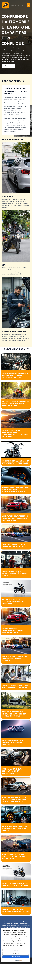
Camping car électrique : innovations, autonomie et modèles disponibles (14, 714)
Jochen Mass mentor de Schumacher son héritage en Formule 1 (14, 573)
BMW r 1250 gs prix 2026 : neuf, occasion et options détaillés (15, 884)
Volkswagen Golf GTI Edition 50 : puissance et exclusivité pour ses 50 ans (15, 518)
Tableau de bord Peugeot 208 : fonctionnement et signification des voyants (15, 489)
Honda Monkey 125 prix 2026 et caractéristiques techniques (15, 462)
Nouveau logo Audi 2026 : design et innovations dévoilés (13, 742)
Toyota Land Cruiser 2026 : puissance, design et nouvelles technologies (16, 857)
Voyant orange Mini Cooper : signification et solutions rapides (14, 828)
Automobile (7, 196)
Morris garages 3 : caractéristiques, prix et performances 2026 (13, 630)
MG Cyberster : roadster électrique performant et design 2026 (13, 602)
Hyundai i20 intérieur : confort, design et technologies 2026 (12, 771)
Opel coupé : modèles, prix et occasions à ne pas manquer (14, 545)
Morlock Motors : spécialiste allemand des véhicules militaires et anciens (15, 375)
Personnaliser (16, 950)
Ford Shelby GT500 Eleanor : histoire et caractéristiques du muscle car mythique (15, 799)
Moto (4, 265)
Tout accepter (15, 957)
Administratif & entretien (14, 331)
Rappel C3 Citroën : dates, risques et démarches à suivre (15, 911)
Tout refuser (15, 953)
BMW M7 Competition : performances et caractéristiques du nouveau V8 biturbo (15, 433)
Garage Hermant (17, 5)
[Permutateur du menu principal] (29, 5)
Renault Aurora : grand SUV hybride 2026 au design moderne (14, 659)
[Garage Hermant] (5, 5)
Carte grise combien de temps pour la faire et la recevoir (15, 686)
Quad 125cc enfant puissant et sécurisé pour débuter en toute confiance (15, 404)
